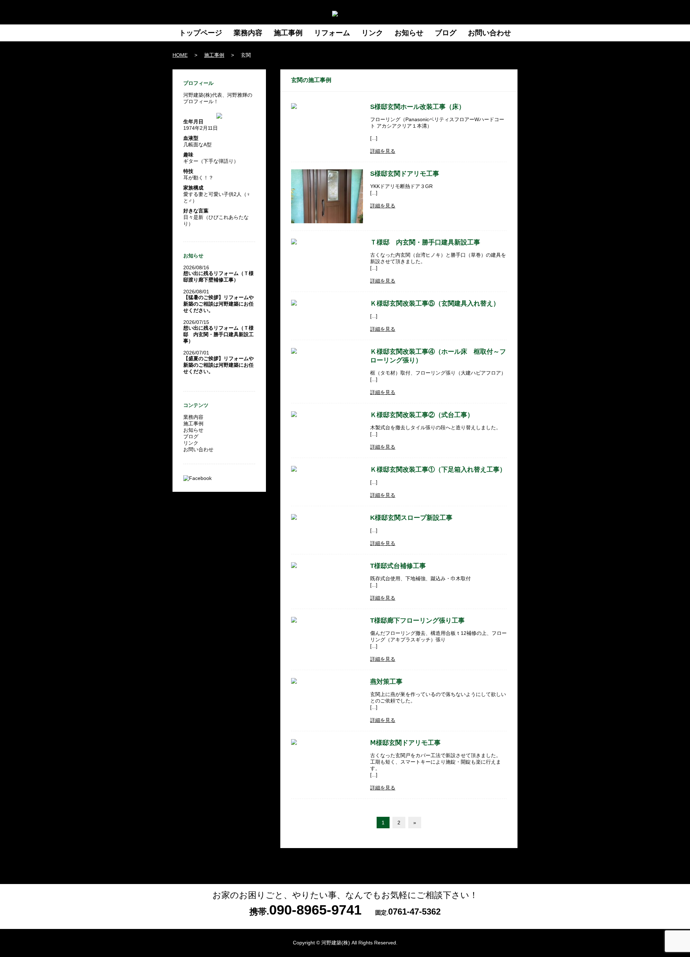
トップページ (200, 33)
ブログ (445, 33)
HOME (180, 55)
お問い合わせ (489, 33)
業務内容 (248, 33)
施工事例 (288, 33)
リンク (372, 33)
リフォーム (332, 33)
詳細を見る (382, 151)
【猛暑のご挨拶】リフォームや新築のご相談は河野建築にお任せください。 (218, 303)
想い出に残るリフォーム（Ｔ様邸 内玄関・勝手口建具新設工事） (218, 334)
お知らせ (409, 33)
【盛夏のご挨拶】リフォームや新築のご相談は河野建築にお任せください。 (218, 365)
